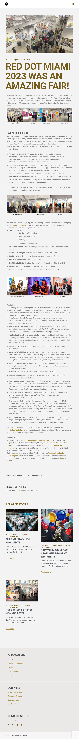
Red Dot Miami (24, 60)
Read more (10, 558)
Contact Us (12, 720)
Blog (42, 546)
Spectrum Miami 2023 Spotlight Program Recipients (55, 554)
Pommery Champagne (28, 440)
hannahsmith (47, 548)
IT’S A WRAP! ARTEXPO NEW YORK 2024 (19, 611)
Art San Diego (13, 535)
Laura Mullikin (12, 537)
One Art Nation (49, 443)
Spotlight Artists (64, 546)
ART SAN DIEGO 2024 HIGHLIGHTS (18, 541)
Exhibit (10, 667)
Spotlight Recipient (35, 475)
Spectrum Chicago (15, 696)
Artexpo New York (14, 605)
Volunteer (11, 675)
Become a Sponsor (15, 664)
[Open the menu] (73, 4)
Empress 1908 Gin (45, 440)
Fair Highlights (13, 60)
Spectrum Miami (51, 546)
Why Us (11, 660)
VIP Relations (13, 671)
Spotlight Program (20, 475)
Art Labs (9, 475)
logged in (19, 490)
